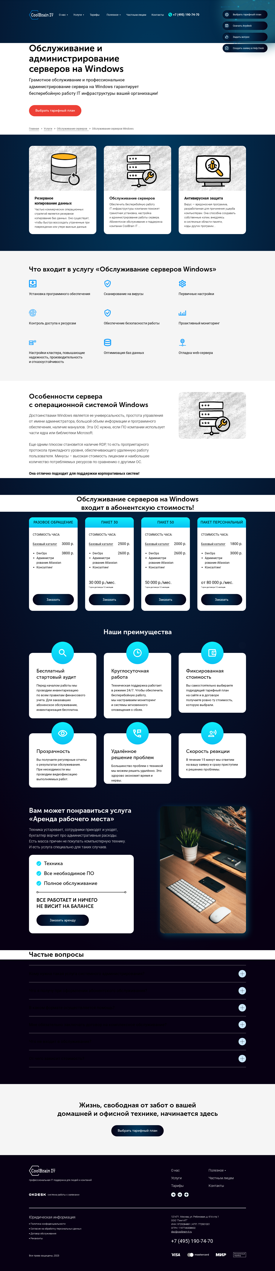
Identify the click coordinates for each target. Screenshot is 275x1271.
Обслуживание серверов (72, 128)
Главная (34, 128)
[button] (246, 37)
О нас (62, 14)
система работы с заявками (63, 1194)
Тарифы (95, 14)
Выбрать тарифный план (55, 110)
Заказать (53, 600)
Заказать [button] (221, 600)
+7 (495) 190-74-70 (186, 14)
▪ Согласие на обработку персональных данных (55, 1228)
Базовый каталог (45, 544)
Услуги (77, 14)
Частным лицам (136, 14)
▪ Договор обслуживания (42, 1233)
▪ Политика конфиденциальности (47, 1223)
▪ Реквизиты (36, 1238)
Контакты (158, 14)
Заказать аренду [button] (63, 920)
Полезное (112, 14)
